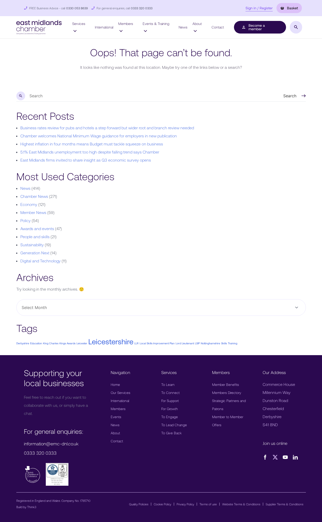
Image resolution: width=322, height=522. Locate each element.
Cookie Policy (162, 504)
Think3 (31, 507)
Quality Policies (138, 504)
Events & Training (156, 23)
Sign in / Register (259, 8)
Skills (224, 343)
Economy (28, 204)
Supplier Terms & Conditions (284, 504)
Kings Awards (67, 343)
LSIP (197, 343)
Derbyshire (22, 343)
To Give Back (171, 433)
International (104, 27)
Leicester (81, 343)
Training (232, 343)
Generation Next (34, 252)
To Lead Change (174, 425)
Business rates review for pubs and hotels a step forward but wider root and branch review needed (107, 127)
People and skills (35, 236)
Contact (218, 27)
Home (115, 384)
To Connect (170, 392)
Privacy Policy (185, 504)
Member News (33, 212)
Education (36, 343)
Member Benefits (225, 384)
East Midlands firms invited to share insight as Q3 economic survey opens (85, 160)
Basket (292, 8)
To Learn (168, 384)
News (183, 27)
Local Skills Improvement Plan (157, 343)
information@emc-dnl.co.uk (51, 443)
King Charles (50, 343)
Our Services (120, 392)
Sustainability (32, 244)
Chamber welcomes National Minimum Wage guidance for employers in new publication (98, 135)
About (197, 23)
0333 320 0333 (141, 8)
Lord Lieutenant (185, 343)
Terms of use (208, 504)
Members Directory (226, 392)
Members (125, 23)
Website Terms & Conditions (241, 504)
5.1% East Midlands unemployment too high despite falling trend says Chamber (89, 151)
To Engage (169, 417)
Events (116, 417)
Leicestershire (110, 341)
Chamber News (34, 196)
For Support (170, 400)
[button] (39, 26)
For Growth (169, 409)
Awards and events (37, 228)
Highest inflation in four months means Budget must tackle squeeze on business (91, 143)
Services (78, 23)
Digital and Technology (40, 260)
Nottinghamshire (210, 343)
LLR (136, 343)
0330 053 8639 (77, 8)
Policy (25, 220)
